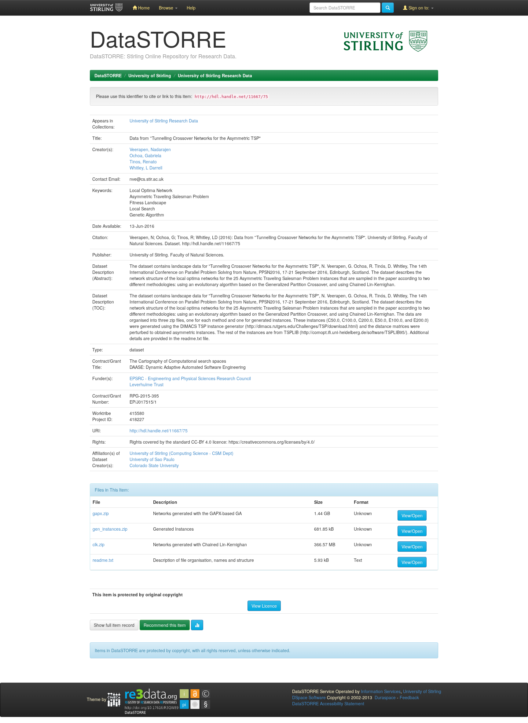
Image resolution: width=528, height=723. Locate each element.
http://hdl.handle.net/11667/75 (159, 430)
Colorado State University (154, 465)
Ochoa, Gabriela (145, 155)
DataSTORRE (108, 75)
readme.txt (103, 560)
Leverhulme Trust (146, 384)
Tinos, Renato (143, 161)
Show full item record (114, 625)
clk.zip (99, 544)
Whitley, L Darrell (146, 168)
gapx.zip (101, 513)
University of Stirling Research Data (215, 75)
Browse (166, 8)
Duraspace (385, 697)
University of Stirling (149, 75)
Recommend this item (165, 625)
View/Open (412, 515)
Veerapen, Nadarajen (150, 149)
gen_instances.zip (110, 529)
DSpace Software (309, 697)
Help (191, 8)
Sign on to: (419, 8)
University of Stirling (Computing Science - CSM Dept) (181, 453)
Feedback (409, 697)
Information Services (381, 691)
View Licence (264, 606)
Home (143, 8)
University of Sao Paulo (152, 459)
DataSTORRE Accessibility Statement (328, 703)
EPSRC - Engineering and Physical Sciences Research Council (190, 378)
